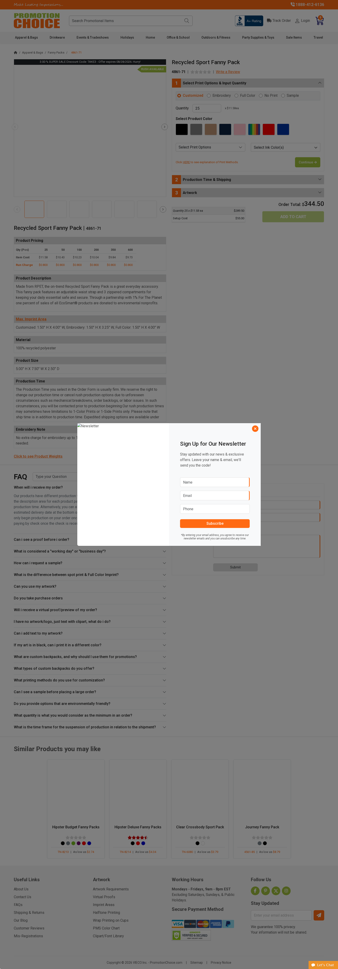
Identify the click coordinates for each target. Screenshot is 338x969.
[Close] (255, 428)
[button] (323, 965)
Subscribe (214, 523)
